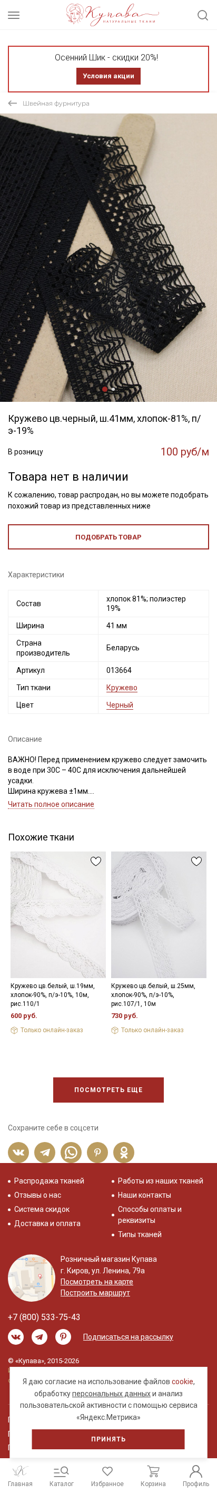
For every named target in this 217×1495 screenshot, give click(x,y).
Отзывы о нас (37, 1195)
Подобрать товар (108, 537)
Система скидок (42, 1209)
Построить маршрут (95, 1293)
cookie (182, 1381)
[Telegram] (45, 1152)
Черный (119, 705)
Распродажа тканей (49, 1181)
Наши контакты (144, 1195)
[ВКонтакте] (18, 1152)
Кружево (121, 687)
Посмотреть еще (108, 1090)
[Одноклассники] (124, 1152)
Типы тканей (140, 1234)
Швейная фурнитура (56, 103)
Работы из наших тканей (160, 1181)
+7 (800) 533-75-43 (44, 1317)
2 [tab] (113, 389)
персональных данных (111, 1393)
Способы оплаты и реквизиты (150, 1214)
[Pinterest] (97, 1152)
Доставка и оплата (47, 1223)
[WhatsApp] (71, 1152)
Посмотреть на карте (97, 1282)
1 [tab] (104, 389)
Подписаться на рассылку (128, 1337)
